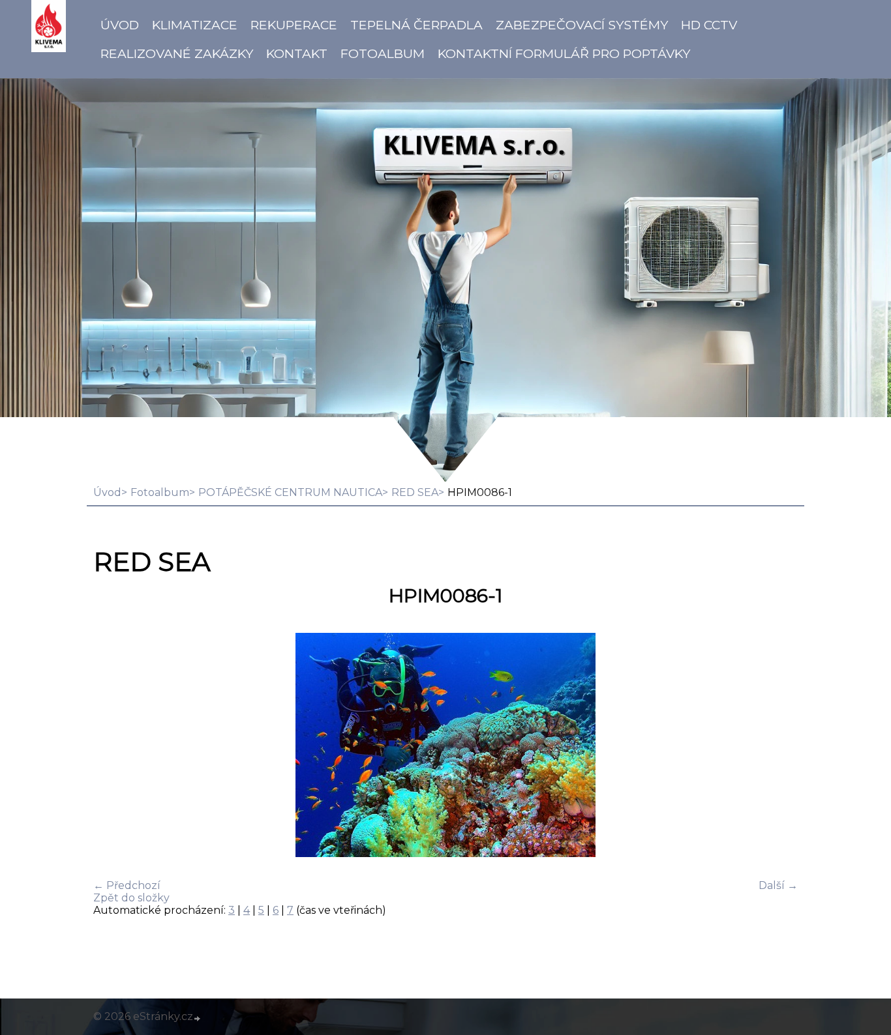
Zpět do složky (131, 898)
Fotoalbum (382, 53)
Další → (778, 885)
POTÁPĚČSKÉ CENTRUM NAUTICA (290, 492)
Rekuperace (293, 25)
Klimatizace (194, 25)
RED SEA (414, 492)
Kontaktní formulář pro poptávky (564, 53)
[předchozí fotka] (114, 746)
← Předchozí (126, 885)
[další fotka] (776, 746)
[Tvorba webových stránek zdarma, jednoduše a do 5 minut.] (197, 1018)
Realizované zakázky (176, 53)
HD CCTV (709, 25)
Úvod (119, 25)
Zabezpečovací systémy (582, 25)
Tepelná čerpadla (416, 25)
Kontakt (296, 53)
